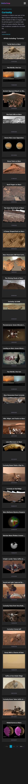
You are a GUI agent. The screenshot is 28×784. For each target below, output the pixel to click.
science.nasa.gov (6, 34)
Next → (22, 746)
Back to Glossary (7, 9)
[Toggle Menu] (25, 3)
